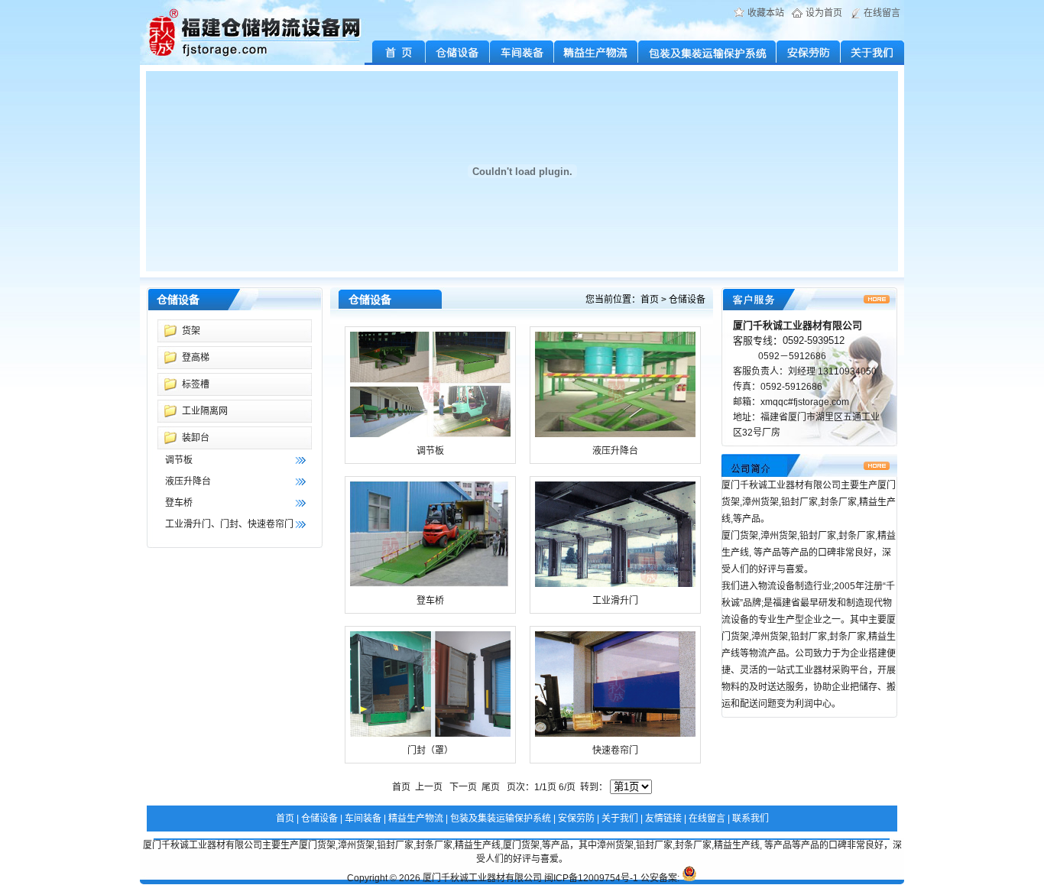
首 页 (395, 53)
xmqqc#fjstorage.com (804, 402)
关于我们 (872, 53)
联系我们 (750, 818)
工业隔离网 (205, 411)
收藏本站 (765, 13)
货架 (191, 331)
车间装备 (522, 53)
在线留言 (882, 13)
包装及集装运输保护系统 (707, 53)
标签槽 (195, 384)
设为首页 (824, 13)
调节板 (179, 460)
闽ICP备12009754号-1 (591, 878)
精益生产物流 (596, 53)
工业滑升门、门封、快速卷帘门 (229, 524)
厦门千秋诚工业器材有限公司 (482, 878)
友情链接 (663, 818)
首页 (649, 299)
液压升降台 (188, 481)
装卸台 (195, 438)
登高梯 (195, 357)
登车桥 (179, 503)
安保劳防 (809, 53)
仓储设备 (458, 53)
